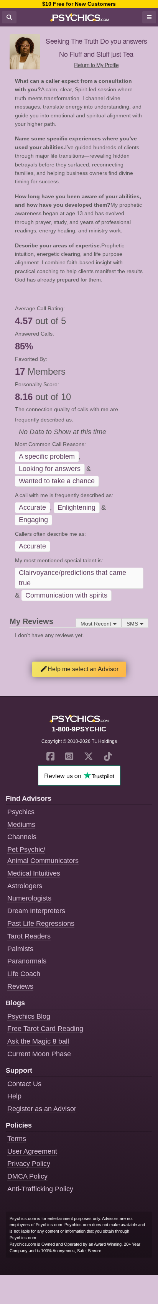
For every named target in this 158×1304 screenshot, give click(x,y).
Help (14, 1096)
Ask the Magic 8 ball (38, 1041)
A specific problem (47, 456)
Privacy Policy (28, 1163)
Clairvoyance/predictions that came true (72, 578)
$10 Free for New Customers (79, 4)
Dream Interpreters (36, 911)
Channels (21, 837)
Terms (16, 1139)
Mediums (21, 824)
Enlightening (76, 507)
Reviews (20, 986)
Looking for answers (50, 469)
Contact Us (24, 1084)
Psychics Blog (28, 1016)
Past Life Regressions (40, 923)
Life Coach (23, 974)
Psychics (21, 812)
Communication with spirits (66, 595)
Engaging (33, 520)
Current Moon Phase (39, 1054)
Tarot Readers (29, 936)
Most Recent (96, 624)
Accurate (32, 507)
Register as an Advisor (41, 1109)
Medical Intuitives (33, 873)
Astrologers (24, 886)
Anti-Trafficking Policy (40, 1189)
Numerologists (29, 898)
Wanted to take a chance (57, 481)
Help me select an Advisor (83, 669)
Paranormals (26, 961)
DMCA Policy (27, 1176)
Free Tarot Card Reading (45, 1028)
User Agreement (32, 1151)
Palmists (20, 949)
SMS (132, 624)
